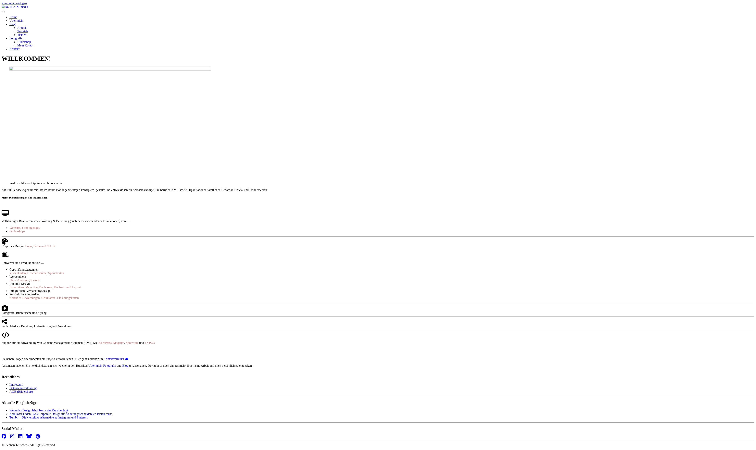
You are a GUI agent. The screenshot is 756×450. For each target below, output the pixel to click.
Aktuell (22, 27)
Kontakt (14, 49)
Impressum (16, 384)
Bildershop (24, 42)
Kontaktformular (114, 359)
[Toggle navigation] (3, 11)
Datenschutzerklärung (23, 388)
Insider (21, 34)
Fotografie (15, 38)
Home (13, 17)
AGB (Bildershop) (21, 391)
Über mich (16, 20)
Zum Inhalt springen (14, 3)
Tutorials (22, 31)
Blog (12, 24)
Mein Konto (24, 45)
